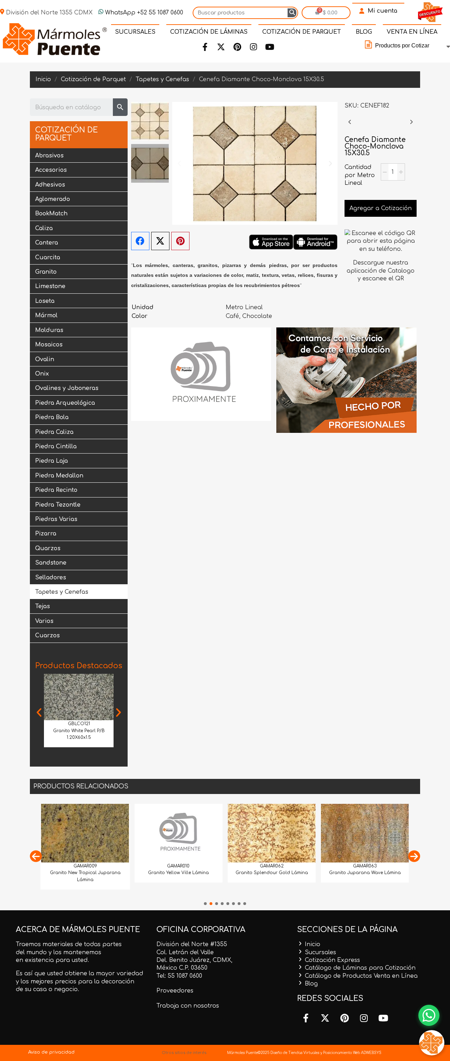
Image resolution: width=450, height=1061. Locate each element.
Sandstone (50, 563)
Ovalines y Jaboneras (66, 388)
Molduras (49, 330)
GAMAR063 (365, 866)
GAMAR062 (272, 866)
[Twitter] (221, 47)
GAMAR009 (85, 866)
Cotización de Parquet (66, 134)
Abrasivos (49, 155)
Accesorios (51, 170)
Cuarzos (47, 635)
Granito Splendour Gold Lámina (272, 872)
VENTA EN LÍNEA (412, 32)
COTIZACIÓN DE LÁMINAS (209, 32)
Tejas (42, 606)
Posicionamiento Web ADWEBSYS (352, 1053)
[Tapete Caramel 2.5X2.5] (350, 125)
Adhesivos (50, 185)
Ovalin (44, 359)
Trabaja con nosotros (187, 1006)
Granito (46, 272)
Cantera (46, 243)
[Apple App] (271, 242)
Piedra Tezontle (58, 505)
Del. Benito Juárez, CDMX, (194, 960)
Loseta (44, 301)
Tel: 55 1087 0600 (179, 976)
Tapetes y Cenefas (61, 592)
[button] (39, 712)
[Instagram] (253, 47)
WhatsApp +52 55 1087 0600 (143, 12)
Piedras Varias (56, 519)
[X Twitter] (160, 241)
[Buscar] (292, 12)
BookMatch (51, 213)
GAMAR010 (178, 866)
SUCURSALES (135, 32)
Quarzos (47, 548)
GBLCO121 (79, 723)
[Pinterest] (237, 47)
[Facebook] (205, 47)
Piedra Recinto (56, 490)
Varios (44, 621)
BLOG (364, 32)
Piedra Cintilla (56, 446)
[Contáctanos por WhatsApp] (428, 1015)
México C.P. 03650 (181, 968)
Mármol (46, 315)
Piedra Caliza (54, 432)
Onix (42, 374)
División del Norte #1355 (191, 944)
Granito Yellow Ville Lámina (178, 872)
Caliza (44, 228)
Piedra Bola (52, 417)
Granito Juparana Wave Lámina (365, 872)
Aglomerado (52, 199)
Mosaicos (49, 344)
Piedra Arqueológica (65, 403)
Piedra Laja (51, 461)
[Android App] (315, 242)
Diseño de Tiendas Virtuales (294, 1053)
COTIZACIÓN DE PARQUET (301, 32)
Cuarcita (47, 257)
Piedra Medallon (59, 476)
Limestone (50, 286)
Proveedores (174, 991)
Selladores (50, 577)
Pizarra (45, 533)
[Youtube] (269, 47)
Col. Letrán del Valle (185, 952)
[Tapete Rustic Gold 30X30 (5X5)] (411, 125)
